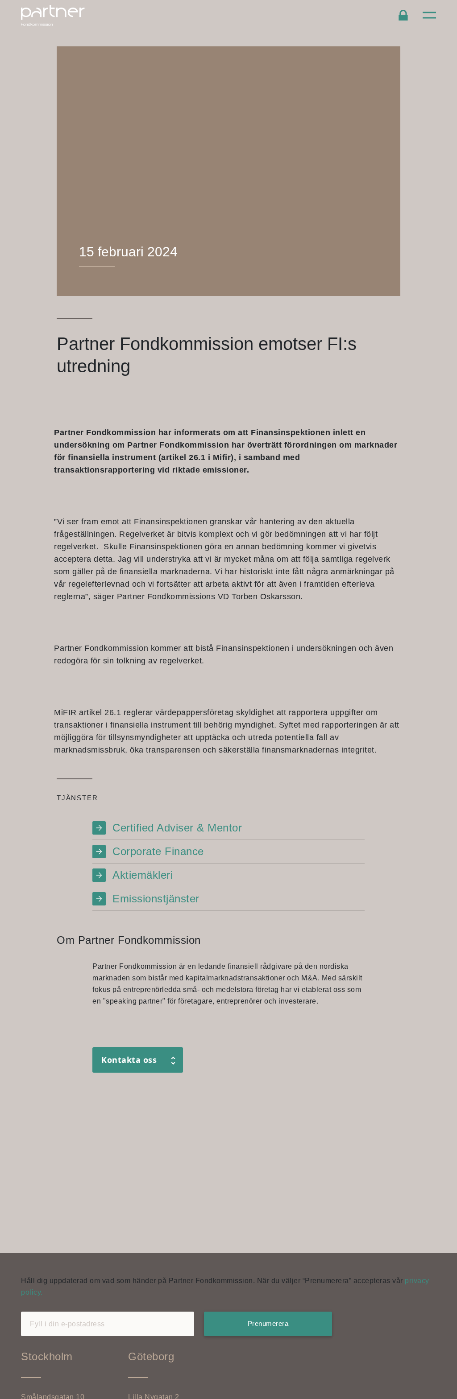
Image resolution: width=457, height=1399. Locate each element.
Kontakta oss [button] (129, 1059)
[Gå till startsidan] (64, 15)
